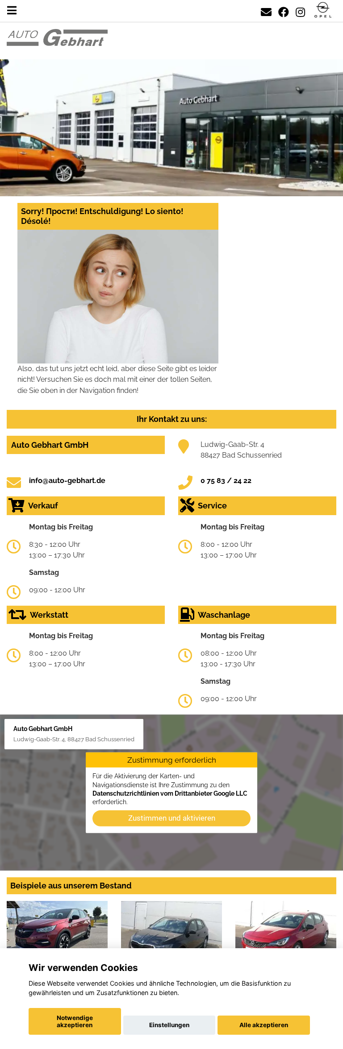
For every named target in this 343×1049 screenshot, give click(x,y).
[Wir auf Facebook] (283, 10)
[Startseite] (323, 10)
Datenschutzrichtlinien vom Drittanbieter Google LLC (169, 793)
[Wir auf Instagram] (300, 10)
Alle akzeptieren (263, 1024)
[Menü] (11, 10)
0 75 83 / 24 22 (226, 480)
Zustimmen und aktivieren (171, 818)
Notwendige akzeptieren (75, 1021)
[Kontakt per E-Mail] (266, 10)
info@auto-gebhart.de (67, 480)
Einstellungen (169, 1024)
